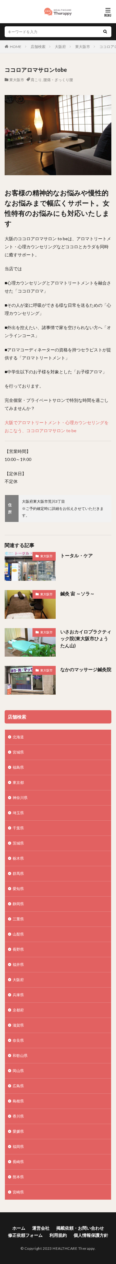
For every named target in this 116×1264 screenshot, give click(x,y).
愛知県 (18, 888)
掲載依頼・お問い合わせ (80, 1228)
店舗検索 (38, 46)
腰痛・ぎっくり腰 (58, 79)
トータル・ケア (76, 555)
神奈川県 (20, 797)
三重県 (18, 919)
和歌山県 (20, 1055)
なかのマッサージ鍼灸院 (85, 669)
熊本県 (18, 1177)
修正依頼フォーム (25, 1235)
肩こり (36, 79)
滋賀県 (18, 1025)
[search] (105, 31)
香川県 (18, 1116)
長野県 (18, 949)
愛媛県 (18, 1131)
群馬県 (18, 873)
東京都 (18, 782)
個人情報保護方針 (91, 1235)
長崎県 (18, 1161)
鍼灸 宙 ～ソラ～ (77, 593)
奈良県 (18, 1040)
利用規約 (58, 1235)
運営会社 (40, 1228)
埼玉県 (18, 812)
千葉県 (18, 828)
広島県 (18, 1086)
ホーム (18, 1228)
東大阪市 (82, 46)
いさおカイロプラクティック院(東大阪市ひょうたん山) (85, 638)
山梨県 (18, 934)
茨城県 (18, 843)
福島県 (18, 767)
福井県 (18, 964)
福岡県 (18, 1146)
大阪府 (60, 46)
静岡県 (18, 903)
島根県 (18, 1101)
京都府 (18, 1010)
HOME (15, 46)
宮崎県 (18, 1192)
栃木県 (18, 858)
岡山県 (18, 1070)
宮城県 (18, 752)
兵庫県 (18, 995)
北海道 (18, 737)
